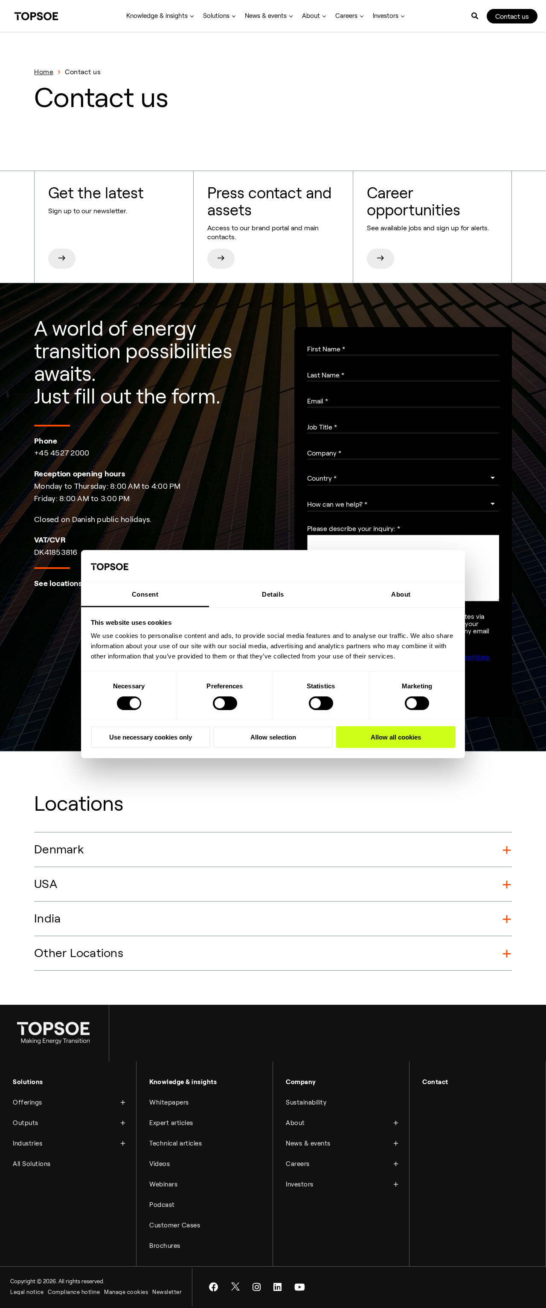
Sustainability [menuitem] (306, 1102)
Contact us (512, 16)
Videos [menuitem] (159, 1163)
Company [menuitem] (301, 1082)
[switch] (225, 703)
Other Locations (78, 953)
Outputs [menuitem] (25, 1122)
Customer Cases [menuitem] (174, 1225)
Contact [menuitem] (435, 1082)
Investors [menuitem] (385, 15)
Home (43, 71)
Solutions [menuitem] (216, 15)
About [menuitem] (311, 15)
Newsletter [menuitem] (167, 1292)
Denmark (59, 849)
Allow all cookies (396, 737)
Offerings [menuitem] (27, 1102)
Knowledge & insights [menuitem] (157, 15)
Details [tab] (273, 594)
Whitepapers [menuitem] (169, 1102)
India (47, 918)
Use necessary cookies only (150, 737)
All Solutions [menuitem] (32, 1163)
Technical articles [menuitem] (175, 1143)
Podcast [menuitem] (162, 1204)
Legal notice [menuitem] (27, 1292)
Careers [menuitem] (346, 15)
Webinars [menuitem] (163, 1184)
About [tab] (401, 594)
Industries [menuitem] (27, 1143)
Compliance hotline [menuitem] (74, 1292)
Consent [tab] (145, 594)
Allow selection (273, 737)
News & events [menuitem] (266, 15)
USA (45, 883)
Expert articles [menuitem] (171, 1122)
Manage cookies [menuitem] (126, 1292)
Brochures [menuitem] (164, 1245)
